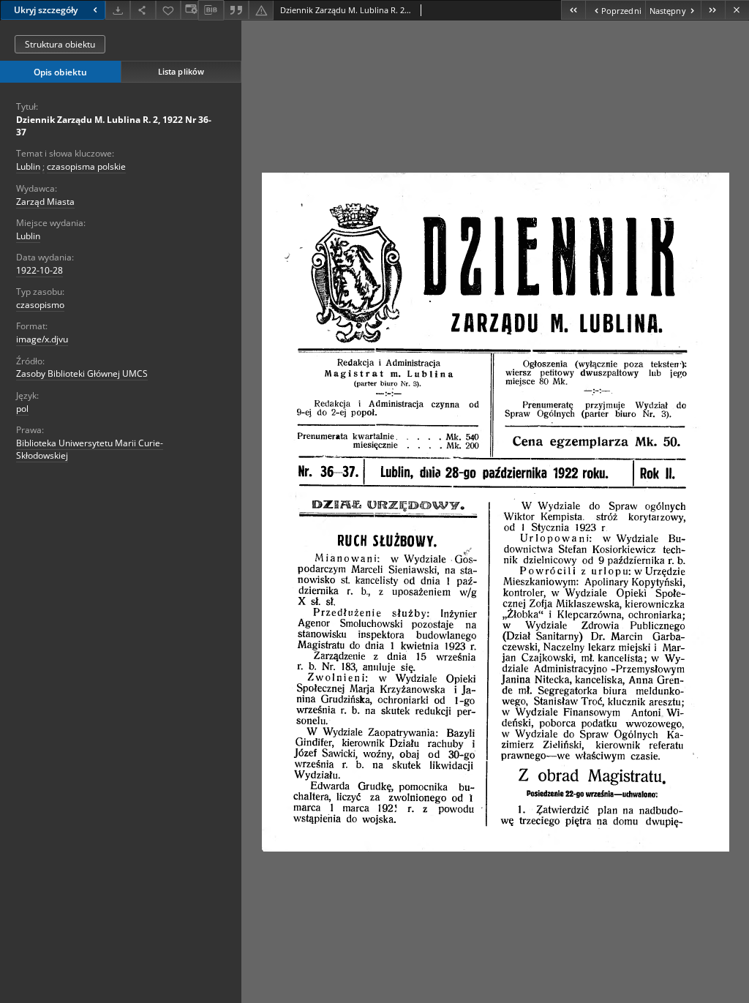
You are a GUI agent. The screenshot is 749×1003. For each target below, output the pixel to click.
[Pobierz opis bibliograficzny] (210, 10)
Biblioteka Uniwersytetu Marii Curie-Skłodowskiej (89, 449)
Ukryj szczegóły (46, 10)
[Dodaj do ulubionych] (168, 10)
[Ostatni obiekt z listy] (713, 10)
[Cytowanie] (236, 10)
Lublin (28, 166)
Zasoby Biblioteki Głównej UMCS (82, 373)
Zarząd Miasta (45, 201)
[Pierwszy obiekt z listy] (573, 10)
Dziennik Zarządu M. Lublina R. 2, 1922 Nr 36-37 (113, 125)
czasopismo (40, 304)
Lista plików (181, 71)
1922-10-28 (39, 270)
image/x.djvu (42, 339)
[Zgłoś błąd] (261, 10)
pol (22, 408)
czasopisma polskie (86, 166)
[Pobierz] (117, 10)
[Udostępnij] (142, 10)
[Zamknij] (737, 10)
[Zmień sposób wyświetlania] (189, 10)
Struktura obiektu (60, 44)
